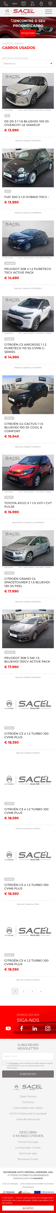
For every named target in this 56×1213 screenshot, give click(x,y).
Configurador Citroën (28, 1147)
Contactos (28, 1102)
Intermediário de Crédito (28, 1107)
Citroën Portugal (28, 1142)
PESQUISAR (28, 33)
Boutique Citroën (28, 1159)
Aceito (28, 1208)
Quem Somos (28, 1096)
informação (13, 1063)
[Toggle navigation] (48, 12)
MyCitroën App (28, 1153)
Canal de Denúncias (28, 1119)
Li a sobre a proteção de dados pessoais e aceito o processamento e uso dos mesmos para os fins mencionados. (29, 1065)
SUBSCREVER (28, 1074)
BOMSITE (38, 1178)
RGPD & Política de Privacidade (28, 1113)
